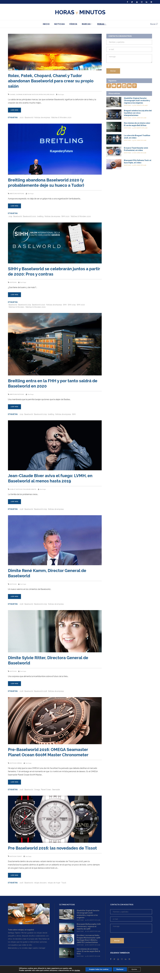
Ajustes (134, 969)
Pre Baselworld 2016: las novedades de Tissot (52, 848)
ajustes (77, 970)
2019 (10, 216)
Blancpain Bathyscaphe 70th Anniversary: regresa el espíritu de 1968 (89, 926)
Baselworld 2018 (40, 691)
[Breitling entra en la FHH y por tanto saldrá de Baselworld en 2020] (55, 344)
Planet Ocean (46, 790)
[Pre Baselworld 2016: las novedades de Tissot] (55, 819)
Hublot (13, 489)
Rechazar (119, 969)
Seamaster (56, 790)
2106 (21, 883)
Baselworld (29, 117)
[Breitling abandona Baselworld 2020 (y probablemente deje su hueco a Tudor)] (55, 149)
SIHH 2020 (65, 216)
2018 (21, 509)
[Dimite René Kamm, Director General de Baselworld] (55, 540)
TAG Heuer (27, 489)
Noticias (35, 94)
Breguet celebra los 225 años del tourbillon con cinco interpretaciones (138, 113)
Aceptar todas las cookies (98, 969)
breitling (40, 216)
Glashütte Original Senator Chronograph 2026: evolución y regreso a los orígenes (137, 100)
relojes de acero (40, 883)
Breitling (13, 193)
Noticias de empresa (42, 117)
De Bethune (27, 94)
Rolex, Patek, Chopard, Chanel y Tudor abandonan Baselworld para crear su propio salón (50, 81)
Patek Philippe (44, 94)
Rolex (52, 94)
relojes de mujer (54, 883)
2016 (21, 790)
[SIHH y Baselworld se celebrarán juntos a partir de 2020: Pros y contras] (55, 242)
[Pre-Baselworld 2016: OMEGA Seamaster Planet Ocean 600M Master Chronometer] (55, 720)
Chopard (19, 94)
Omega (19, 763)
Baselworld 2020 (29, 216)
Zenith (33, 489)
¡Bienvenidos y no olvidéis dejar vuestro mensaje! (26, 948)
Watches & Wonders (16, 307)
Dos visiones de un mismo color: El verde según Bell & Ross (88, 951)
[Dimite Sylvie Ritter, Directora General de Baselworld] (55, 631)
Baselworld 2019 (24, 305)
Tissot (19, 856)
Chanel (13, 94)
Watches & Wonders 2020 (61, 117)
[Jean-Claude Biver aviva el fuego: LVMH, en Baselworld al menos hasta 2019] (55, 445)
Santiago (61, 94)
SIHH (65, 305)
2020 (22, 117)
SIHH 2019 (72, 305)
